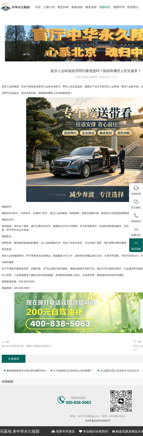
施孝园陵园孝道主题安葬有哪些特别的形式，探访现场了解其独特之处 (27, 371)
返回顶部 (136, 248)
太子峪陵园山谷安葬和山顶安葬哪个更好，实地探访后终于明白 (74, 371)
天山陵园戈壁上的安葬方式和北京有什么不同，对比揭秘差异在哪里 (120, 371)
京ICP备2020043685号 (97, 420)
